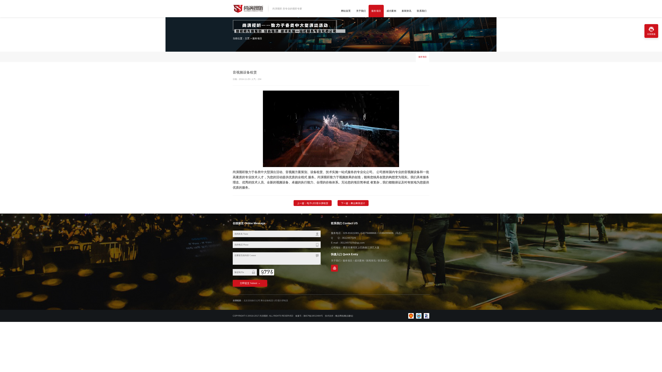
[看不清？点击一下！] (266, 272)
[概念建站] (348, 316)
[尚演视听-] (248, 8)
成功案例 (391, 10)
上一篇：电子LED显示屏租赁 (312, 203)
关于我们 (361, 10)
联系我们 (422, 10)
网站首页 (346, 10)
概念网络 (339, 316)
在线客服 (651, 34)
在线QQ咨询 (334, 268)
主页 (247, 38)
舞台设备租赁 (267, 300)
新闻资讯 (406, 10)
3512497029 (349, 237)
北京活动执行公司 (252, 300)
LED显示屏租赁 (281, 300)
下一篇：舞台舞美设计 (353, 203)
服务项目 (376, 10)
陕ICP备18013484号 (313, 316)
